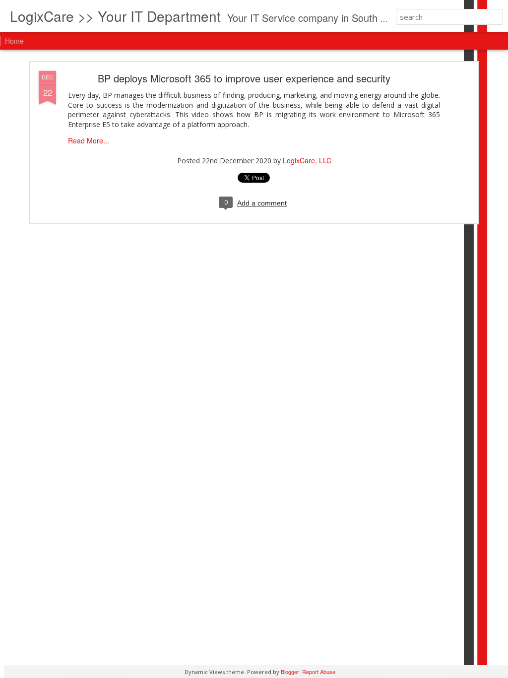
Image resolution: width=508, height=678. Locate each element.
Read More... (88, 140)
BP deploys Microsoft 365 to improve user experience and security (244, 78)
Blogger (290, 672)
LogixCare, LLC (307, 160)
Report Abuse (318, 672)
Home (14, 41)
